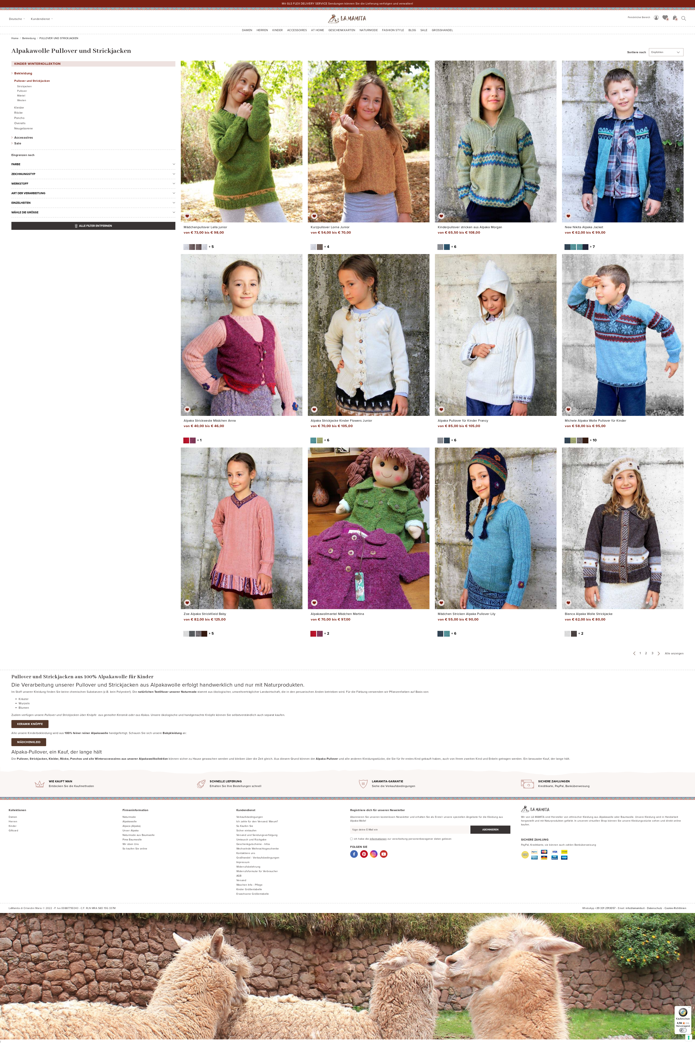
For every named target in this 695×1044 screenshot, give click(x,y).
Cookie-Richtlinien (675, 908)
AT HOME (317, 30)
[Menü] (689, 1008)
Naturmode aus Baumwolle (139, 835)
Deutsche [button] (16, 19)
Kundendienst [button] (41, 19)
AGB (239, 875)
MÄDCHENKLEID (28, 742)
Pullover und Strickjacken (32, 81)
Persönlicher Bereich (639, 17)
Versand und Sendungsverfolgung (257, 835)
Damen (247, 30)
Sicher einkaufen (246, 830)
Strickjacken (24, 86)
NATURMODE (369, 30)
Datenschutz (654, 908)
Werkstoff (19, 183)
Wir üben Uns (131, 844)
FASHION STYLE (393, 30)
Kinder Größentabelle (249, 889)
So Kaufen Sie (244, 826)
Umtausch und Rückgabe (251, 839)
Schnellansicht (244, 145)
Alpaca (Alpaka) (132, 826)
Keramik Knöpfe (30, 724)
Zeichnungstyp (23, 174)
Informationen (378, 838)
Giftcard (13, 830)
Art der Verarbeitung (28, 193)
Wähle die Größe (24, 212)
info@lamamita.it (635, 908)
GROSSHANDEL (442, 30)
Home (14, 38)
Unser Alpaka (131, 830)
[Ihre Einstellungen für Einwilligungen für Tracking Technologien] (688, 1037)
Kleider (19, 107)
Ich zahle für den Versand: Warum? (257, 821)
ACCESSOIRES (297, 30)
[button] (665, 17)
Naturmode (129, 817)
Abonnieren (490, 829)
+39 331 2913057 (605, 908)
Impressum (243, 862)
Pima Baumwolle (132, 839)
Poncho (19, 118)
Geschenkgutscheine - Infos (253, 844)
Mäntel (21, 95)
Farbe (15, 164)
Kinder (12, 826)
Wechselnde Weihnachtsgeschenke (257, 848)
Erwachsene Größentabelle (252, 893)
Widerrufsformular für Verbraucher (257, 871)
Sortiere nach (636, 52)
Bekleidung (29, 38)
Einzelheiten (21, 203)
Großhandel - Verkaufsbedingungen (257, 857)
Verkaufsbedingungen (249, 817)
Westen (21, 100)
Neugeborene (23, 128)
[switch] (683, 1030)
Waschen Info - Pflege (249, 884)
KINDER (277, 30)
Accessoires (23, 138)
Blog (412, 30)
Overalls (19, 123)
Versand (241, 880)
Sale (17, 143)
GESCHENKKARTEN (341, 30)
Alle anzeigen (674, 653)
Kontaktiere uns (245, 853)
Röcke (18, 113)
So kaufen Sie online (135, 848)
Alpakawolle (130, 821)
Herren (262, 30)
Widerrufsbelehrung (248, 866)
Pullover (22, 90)
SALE (423, 30)
